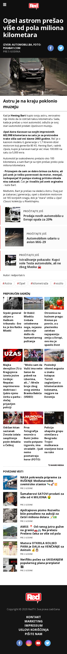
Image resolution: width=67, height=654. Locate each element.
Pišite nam (33, 634)
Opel (21, 283)
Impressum (33, 625)
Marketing (33, 621)
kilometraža (39, 283)
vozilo (58, 283)
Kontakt (33, 617)
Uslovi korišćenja (34, 630)
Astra (7, 283)
